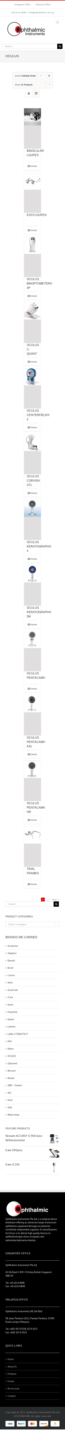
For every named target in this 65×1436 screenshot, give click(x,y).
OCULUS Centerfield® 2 (38, 415)
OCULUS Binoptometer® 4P (39, 283)
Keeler (11, 1019)
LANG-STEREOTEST (18, 1034)
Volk (10, 1107)
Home (11, 1359)
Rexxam (12, 1070)
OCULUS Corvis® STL (33, 481)
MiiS (10, 1041)
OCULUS (12, 1056)
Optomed (12, 1063)
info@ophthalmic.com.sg (41, 12)
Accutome (13, 945)
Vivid (10, 1100)
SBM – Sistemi (15, 1085)
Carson (11, 975)
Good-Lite (13, 990)
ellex (10, 982)
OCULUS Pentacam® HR (36, 807)
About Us (12, 1366)
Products (12, 1373)
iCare (10, 997)
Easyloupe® (37, 215)
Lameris (12, 1026)
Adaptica (12, 953)
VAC (10, 1092)
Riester (11, 1078)
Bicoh (10, 967)
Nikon (11, 1048)
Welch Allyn (14, 1114)
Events (11, 1381)
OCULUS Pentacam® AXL (36, 742)
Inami (10, 1004)
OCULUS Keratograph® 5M (39, 612)
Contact (12, 1396)
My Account (13, 1388)
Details (33, 166)
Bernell (11, 960)
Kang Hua (12, 1011)
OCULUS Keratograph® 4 (39, 546)
